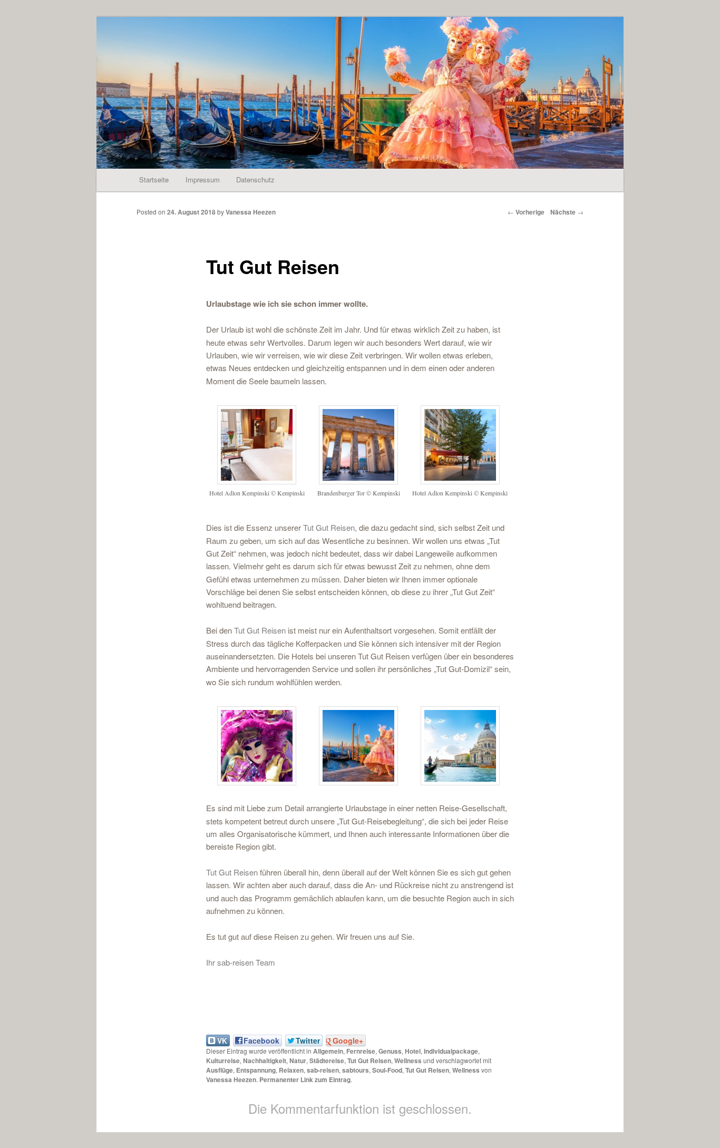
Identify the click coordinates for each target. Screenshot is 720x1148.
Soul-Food (387, 1070)
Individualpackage (451, 1051)
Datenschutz (255, 179)
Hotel (413, 1051)
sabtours (355, 1070)
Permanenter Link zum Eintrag (305, 1079)
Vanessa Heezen (251, 212)
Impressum (203, 179)
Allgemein (328, 1051)
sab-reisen (323, 1070)
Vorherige (526, 212)
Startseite (154, 179)
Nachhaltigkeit (264, 1060)
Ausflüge (219, 1070)
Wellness (408, 1060)
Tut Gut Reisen (329, 527)
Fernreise (360, 1051)
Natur (297, 1060)
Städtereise (326, 1060)
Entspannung (256, 1070)
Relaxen (291, 1070)
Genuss (390, 1051)
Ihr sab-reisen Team (240, 962)
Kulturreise (223, 1060)
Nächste (566, 212)
